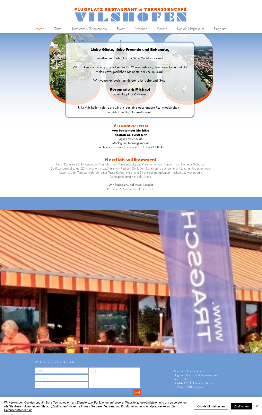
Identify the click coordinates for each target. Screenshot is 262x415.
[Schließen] (257, 406)
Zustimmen (241, 406)
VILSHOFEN (132, 17)
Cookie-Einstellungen (211, 406)
